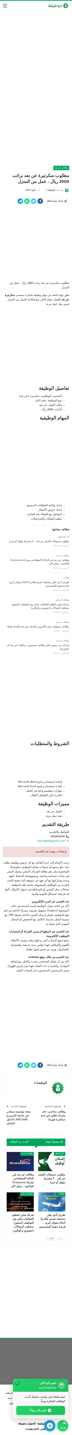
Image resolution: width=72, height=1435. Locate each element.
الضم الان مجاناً (38, 1410)
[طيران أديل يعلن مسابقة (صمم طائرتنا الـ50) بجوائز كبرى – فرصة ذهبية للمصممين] (51, 1202)
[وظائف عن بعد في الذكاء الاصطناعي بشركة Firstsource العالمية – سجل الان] (20, 1161)
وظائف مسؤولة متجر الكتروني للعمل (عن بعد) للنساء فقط (38, 627)
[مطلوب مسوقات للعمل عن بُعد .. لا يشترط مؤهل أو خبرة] (51, 1161)
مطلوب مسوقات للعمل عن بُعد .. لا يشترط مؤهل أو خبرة (39, 541)
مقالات (66, 578)
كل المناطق (63, 537)
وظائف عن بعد (61, 168)
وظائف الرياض (62, 600)
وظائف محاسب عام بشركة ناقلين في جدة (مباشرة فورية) (53, 1116)
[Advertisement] (36, 51)
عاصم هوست (32, 1429)
